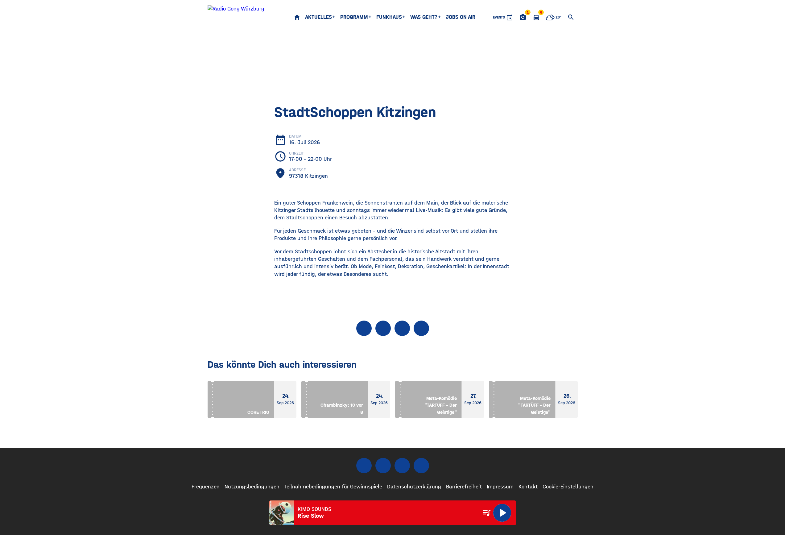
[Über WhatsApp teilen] (402, 328)
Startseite (297, 17)
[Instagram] (383, 465)
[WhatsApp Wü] (421, 465)
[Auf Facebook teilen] (364, 328)
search (571, 17)
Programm (354, 17)
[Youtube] (402, 465)
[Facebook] (364, 465)
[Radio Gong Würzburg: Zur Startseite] (236, 17)
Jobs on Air (460, 17)
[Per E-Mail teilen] (421, 328)
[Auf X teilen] (383, 328)
